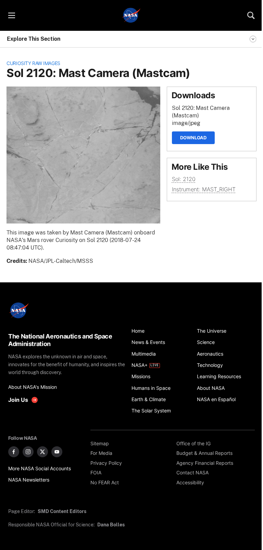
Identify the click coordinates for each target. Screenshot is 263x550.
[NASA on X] (42, 451)
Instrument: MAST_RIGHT (204, 189)
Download (193, 137)
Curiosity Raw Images (33, 63)
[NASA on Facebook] (13, 451)
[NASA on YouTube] (56, 451)
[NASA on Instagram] (28, 451)
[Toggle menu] (11, 15)
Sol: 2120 (184, 179)
